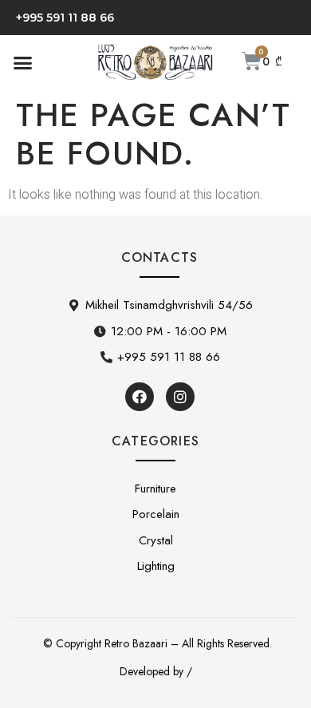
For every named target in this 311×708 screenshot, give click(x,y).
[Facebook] (139, 396)
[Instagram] (180, 396)
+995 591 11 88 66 (65, 17)
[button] (23, 62)
